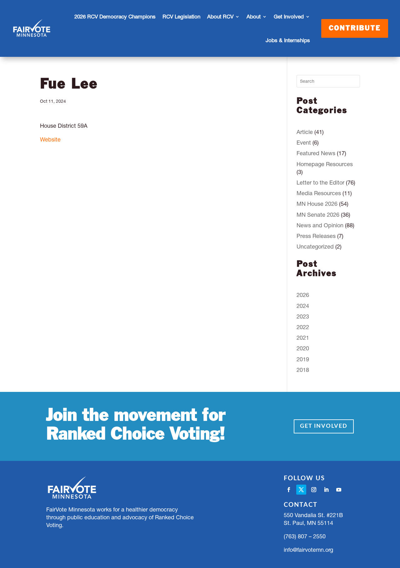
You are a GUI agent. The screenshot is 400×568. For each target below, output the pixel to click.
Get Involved (324, 426)
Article (305, 132)
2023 (303, 316)
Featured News (316, 153)
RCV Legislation (181, 16)
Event (304, 142)
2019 (303, 359)
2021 (303, 337)
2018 (303, 370)
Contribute (355, 28)
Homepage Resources (325, 164)
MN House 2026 (317, 203)
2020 (303, 348)
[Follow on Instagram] (314, 490)
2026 (303, 295)
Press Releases (316, 236)
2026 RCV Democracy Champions (115, 16)
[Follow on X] (301, 490)
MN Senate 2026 (318, 214)
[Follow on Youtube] (339, 490)
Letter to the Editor (320, 182)
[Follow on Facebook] (289, 490)
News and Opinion (320, 225)
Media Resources (319, 193)
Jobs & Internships (288, 40)
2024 (303, 306)
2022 (303, 327)
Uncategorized (315, 246)
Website (50, 139)
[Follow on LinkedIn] (326, 490)
